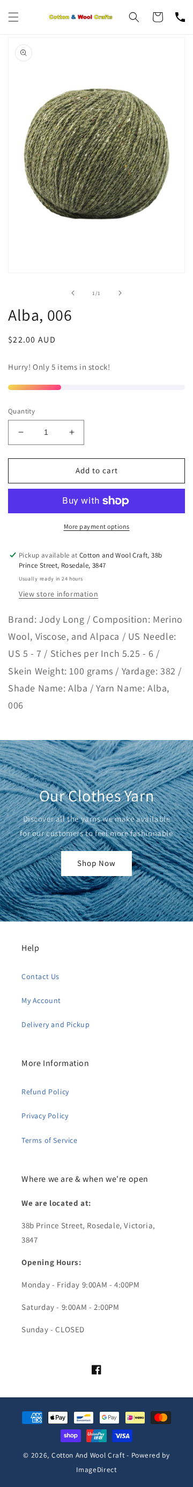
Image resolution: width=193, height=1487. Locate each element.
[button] (13, 17)
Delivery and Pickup (55, 1024)
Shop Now (96, 863)
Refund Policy (45, 1091)
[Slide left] (73, 293)
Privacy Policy (44, 1115)
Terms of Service (49, 1140)
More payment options (97, 526)
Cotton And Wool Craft (88, 1455)
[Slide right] (120, 293)
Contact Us (40, 976)
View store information (58, 594)
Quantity (21, 411)
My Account (41, 1000)
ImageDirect (96, 1469)
